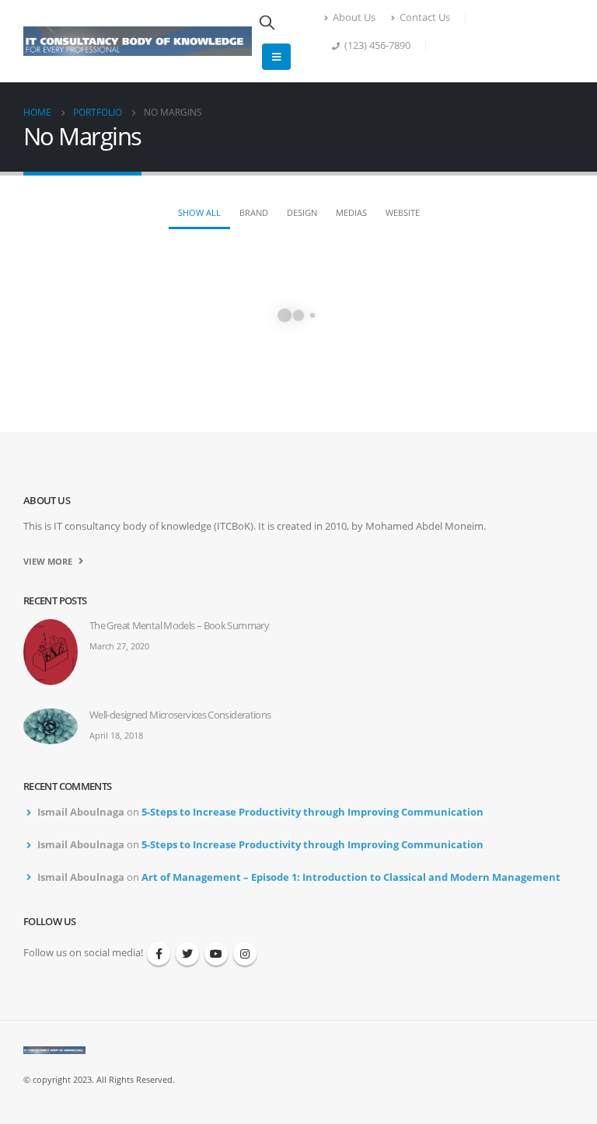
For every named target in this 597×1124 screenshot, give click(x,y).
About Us (354, 17)
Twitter (187, 954)
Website (403, 212)
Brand (253, 212)
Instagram (245, 954)
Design (302, 212)
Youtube (216, 954)
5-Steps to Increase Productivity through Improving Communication (312, 812)
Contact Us (425, 17)
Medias (351, 212)
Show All (199, 212)
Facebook (158, 954)
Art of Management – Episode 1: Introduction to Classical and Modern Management (350, 877)
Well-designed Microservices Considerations (180, 715)
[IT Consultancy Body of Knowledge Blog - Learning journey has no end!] (137, 41)
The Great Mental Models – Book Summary (179, 625)
